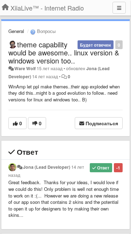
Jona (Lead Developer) (46, 167)
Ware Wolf (25, 68)
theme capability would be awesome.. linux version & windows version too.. (63, 52)
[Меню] (119, 8)
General (16, 31)
